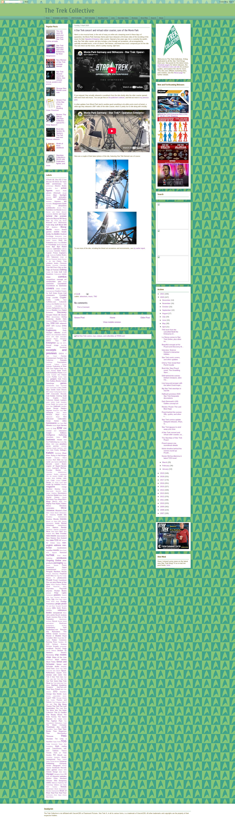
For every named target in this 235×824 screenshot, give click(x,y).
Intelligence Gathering (56, 435)
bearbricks (49, 214)
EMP (64, 341)
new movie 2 (62, 536)
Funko (54, 377)
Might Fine (62, 501)
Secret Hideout (51, 650)
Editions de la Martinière (53, 334)
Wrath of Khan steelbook (60, 146)
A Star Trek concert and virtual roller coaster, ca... (172, 433)
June (164, 320)
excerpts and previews (56, 351)
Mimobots (62, 506)
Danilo (57, 304)
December (166, 300)
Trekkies (55, 751)
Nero (61, 531)
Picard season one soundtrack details (170, 444)
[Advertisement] (112, 273)
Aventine (49, 210)
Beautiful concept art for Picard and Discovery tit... (172, 346)
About (161, 18)
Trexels (48, 753)
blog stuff (54, 225)
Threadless (49, 729)
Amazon (48, 197)
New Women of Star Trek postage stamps (61, 63)
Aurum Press (62, 208)
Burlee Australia (61, 244)
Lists (113, 18)
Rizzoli (54, 621)
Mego (48, 501)
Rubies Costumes (59, 640)
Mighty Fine (50, 503)
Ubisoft (59, 755)
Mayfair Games (52, 497)
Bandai (59, 210)
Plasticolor (56, 586)
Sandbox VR (62, 642)
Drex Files (144, 18)
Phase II (50, 578)
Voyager (50, 774)
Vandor (48, 766)
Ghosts (63, 390)
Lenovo (48, 468)
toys (57, 746)
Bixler (55, 222)
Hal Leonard (59, 404)
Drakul (60, 321)
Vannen (64, 765)
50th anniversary (53, 184)
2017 (162, 480)
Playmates (50, 588)
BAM (54, 210)
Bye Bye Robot (59, 247)
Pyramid (58, 606)
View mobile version (112, 322)
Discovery (61, 312)
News (48, 18)
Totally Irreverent (51, 744)
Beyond (56, 218)
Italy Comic (60, 442)
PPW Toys (49, 597)
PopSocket (49, 595)
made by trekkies (53, 484)
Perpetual (63, 574)
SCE (47, 644)
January (165, 469)
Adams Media (61, 190)
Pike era (49, 582)
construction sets (53, 281)
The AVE (49, 704)
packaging (58, 563)
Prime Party (55, 601)
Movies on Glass (51, 521)
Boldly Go (50, 234)
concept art (62, 279)
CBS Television (52, 257)
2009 (162, 507)
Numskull (63, 552)
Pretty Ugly (50, 599)
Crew (55, 293)
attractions (83, 296)
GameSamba (50, 385)
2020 (162, 297)
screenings (63, 646)
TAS (53, 698)
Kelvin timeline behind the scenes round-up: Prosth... (172, 451)
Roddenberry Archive (56, 625)
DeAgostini (56, 308)
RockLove (62, 623)
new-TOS (54, 540)
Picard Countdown (59, 580)
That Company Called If (59, 702)
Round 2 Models (53, 636)
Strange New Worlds (54, 694)
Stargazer (49, 687)
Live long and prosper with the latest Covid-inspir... (172, 384)
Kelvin (49, 452)
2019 (162, 473)
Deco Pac (63, 308)
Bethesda (49, 218)
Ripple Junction (51, 617)
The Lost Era (61, 708)
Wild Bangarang (60, 781)
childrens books (52, 263)
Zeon (55, 795)
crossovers (50, 295)
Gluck (64, 392)
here (168, 565)
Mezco (54, 501)
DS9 (52, 323)
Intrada (59, 440)
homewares (51, 423)
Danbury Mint (50, 304)
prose (63, 603)
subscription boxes (60, 696)
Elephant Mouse (52, 338)
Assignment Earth (60, 204)
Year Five (54, 793)
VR (65, 774)
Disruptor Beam (52, 315)
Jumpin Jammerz (57, 448)
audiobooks (50, 208)
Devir (59, 310)
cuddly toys (60, 300)
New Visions (51, 538)
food (59, 371)
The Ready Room (54, 715)
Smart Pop (59, 668)
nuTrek (50, 555)
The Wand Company (56, 725)
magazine (50, 487)
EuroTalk (63, 345)
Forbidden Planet (56, 373)
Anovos (49, 199)
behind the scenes (56, 216)
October (165, 307)
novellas (49, 550)
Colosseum (57, 274)
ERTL (64, 343)
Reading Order (103, 18)
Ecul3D (64, 332)
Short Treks (50, 662)
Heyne (64, 414)
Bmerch (57, 229)
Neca (48, 531)
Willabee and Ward (60, 785)
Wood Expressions (60, 789)
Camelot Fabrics (60, 251)
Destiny (55, 310)
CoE (60, 272)
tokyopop (49, 739)
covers (50, 288)
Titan (60, 729)
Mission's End (61, 510)
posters (57, 595)
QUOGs (49, 610)
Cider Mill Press (52, 267)
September (166, 310)
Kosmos (57, 457)
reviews (63, 615)
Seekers (49, 652)
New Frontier (61, 533)
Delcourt (48, 310)
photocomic (62, 578)
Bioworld (49, 222)
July (164, 317)
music (90, 296)
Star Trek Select (52, 681)
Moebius (49, 519)
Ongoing (50, 560)
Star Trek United (55, 683)
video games (51, 770)
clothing (62, 270)
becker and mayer (59, 214)
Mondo (56, 519)
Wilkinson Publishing (58, 783)
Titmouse (49, 736)
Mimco (48, 506)
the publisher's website (116, 97)
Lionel (60, 476)
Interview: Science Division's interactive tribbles (170, 352)
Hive (64, 417)
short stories (60, 659)
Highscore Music (53, 417)
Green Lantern (60, 400)
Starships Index (123, 18)
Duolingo (58, 326)
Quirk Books (61, 608)
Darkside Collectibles (53, 306)
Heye (57, 414)
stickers (48, 691)
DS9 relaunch (60, 323)
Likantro (55, 476)
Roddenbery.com (52, 629)
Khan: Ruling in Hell (53, 455)
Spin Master (56, 670)
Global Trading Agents (56, 392)
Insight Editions (56, 433)
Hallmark (56, 406)
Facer (55, 356)
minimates (50, 508)
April (164, 327)
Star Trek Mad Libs (60, 679)
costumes (50, 284)
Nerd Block (55, 531)
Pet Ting (56, 576)
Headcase (56, 410)
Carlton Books (61, 255)
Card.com (53, 255)
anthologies (62, 199)
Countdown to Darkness (56, 286)
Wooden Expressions (52, 791)
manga (64, 487)
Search (153, 18)
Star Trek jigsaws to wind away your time (171, 428)
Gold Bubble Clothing (54, 396)
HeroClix (49, 414)
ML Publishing (51, 514)
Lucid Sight (63, 482)
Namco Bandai (59, 527)
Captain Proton (52, 253)
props (58, 603)
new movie (51, 536)
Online (58, 560)
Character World (56, 259)
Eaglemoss (51, 330)
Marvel (64, 489)
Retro (64, 613)
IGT (55, 431)
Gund (53, 404)
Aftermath (56, 193)
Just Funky (54, 450)
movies (63, 519)
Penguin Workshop (52, 573)
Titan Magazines (60, 731)
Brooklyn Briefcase (52, 238)
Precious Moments (60, 597)
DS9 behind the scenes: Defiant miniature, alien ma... (172, 378)
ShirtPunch (49, 659)
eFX (53, 336)
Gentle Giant (55, 390)
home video (60, 421)
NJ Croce (50, 543)
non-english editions (56, 544)
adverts (48, 193)
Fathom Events (60, 364)
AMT (55, 197)
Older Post (145, 318)
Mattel (56, 495)
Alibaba (48, 195)
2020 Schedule (76, 18)
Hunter (55, 425)
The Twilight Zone (60, 719)
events (48, 347)
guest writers (50, 402)
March (165, 462)
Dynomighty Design (56, 328)
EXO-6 (61, 354)
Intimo (58, 437)
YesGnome (49, 795)
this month (62, 727)
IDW (59, 427)
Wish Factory (51, 787)
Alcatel (64, 193)
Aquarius (57, 201)
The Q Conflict (60, 712)
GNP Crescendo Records (56, 394)
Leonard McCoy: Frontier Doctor (56, 469)
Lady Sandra (55, 462)
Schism (55, 644)
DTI (53, 326)
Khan (64, 453)
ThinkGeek (50, 727)
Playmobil (62, 588)
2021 (162, 294)
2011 (162, 500)
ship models (61, 655)
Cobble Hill (49, 272)
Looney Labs (61, 478)
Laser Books (61, 464)
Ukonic (64, 757)
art (65, 201)
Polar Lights (60, 593)
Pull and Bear (50, 606)
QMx (54, 608)
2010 (162, 503)
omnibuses (61, 558)
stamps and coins (54, 675)
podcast (48, 593)
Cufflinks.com (51, 302)
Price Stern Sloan (61, 599)
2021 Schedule (90, 18)
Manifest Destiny (53, 489)
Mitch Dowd (50, 513)
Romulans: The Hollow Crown (56, 633)
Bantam (64, 210)
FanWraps (49, 362)
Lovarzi (58, 480)
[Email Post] (87, 294)
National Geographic (60, 529)
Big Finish (54, 220)
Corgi (64, 281)
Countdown (62, 284)
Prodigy (63, 601)
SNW (64, 668)
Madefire (63, 484)
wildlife (48, 783)
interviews (49, 437)
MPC (59, 521)
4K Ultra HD (56, 180)
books (57, 234)
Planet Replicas (56, 584)
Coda (56, 272)
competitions (50, 279)
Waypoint (56, 776)
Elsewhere (63, 338)
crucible (55, 297)
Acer (56, 188)
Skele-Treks (50, 669)
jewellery (63, 444)
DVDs (64, 326)
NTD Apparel (51, 552)
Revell (57, 615)
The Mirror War (52, 710)
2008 (162, 510)
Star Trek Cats (57, 677)
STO (55, 691)
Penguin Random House (56, 571)
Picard (49, 580)
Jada (56, 444)
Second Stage (60, 648)
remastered (57, 613)
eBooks (57, 332)
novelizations (61, 548)
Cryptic (63, 297)
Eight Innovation (61, 336)
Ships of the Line (59, 657)
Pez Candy (63, 576)
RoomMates (62, 634)
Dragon (55, 321)
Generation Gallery (56, 387)
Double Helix (61, 319)
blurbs (49, 229)
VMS (65, 770)
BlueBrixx (55, 227)
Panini (64, 565)
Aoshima (48, 201)
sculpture (49, 648)
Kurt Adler (56, 460)
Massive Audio (61, 491)
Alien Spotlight (59, 195)
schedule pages (164, 65)
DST (48, 326)
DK (59, 315)
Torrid (58, 741)
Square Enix (62, 673)
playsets (49, 591)
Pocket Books (60, 591)
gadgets (53, 379)
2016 (162, 483)
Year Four (63, 793)
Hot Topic (60, 423)
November (166, 303)
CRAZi (58, 288)
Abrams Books (61, 186)
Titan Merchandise (56, 733)
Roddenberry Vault (56, 627)
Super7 (48, 698)
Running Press (51, 642)
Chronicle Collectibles (60, 265)
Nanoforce (49, 529)
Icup (54, 428)
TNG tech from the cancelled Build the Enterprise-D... (170, 332)
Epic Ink (59, 343)
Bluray (63, 227)
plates (64, 586)
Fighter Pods (58, 368)
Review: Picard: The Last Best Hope (171, 408)
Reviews (135, 18)
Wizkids (63, 787)
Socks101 (49, 670)
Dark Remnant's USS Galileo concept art (170, 402)
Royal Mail (61, 638)
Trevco (64, 751)
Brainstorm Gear (61, 236)
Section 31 (61, 650)
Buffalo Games (51, 240)
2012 (162, 497)
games (63, 383)
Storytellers (63, 691)
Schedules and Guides (60, 18)
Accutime (49, 188)
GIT (47, 392)
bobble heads (60, 232)
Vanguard (56, 766)
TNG (95, 296)
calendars (57, 249)
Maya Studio (62, 495)
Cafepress (49, 249)
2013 (162, 493)
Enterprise (51, 343)
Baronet (64, 212)
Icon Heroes (61, 425)
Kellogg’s (63, 450)
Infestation (62, 431)
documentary (56, 317)
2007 (162, 513)
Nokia (58, 543)
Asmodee (49, 203)
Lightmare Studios (52, 474)
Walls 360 (49, 776)
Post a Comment (83, 307)
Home (112, 318)
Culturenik (62, 302)
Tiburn (55, 729)
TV (54, 755)
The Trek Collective (69, 10)
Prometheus (50, 604)
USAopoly (62, 763)
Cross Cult (62, 293)
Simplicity (63, 666)
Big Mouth (62, 220)
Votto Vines (62, 772)
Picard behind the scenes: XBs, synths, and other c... (172, 414)
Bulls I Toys (57, 242)
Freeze (64, 375)
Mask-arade (49, 491)
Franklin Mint (55, 375)
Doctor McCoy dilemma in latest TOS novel (172, 457)
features (49, 366)
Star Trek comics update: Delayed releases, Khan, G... (172, 422)
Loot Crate (50, 480)
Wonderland (49, 789)
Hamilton (63, 406)
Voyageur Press (59, 774)
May (164, 323)
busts (48, 247)
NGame (64, 540)
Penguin (64, 569)
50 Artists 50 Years (59, 182)
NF (60, 540)
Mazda (64, 497)
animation (62, 197)
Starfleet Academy (58, 685)
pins (54, 582)
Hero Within (61, 412)
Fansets (63, 360)
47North (49, 180)
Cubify (48, 300)
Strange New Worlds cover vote (61, 90)
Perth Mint (50, 576)
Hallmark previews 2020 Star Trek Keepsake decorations (171, 396)
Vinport (60, 770)
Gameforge (50, 383)
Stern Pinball (55, 689)
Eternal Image (52, 345)
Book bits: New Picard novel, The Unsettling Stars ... (171, 370)
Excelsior (63, 347)
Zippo (59, 795)
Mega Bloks (62, 499)
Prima (48, 601)
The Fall (55, 706)
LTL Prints (55, 482)
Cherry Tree (61, 261)
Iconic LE (49, 428)
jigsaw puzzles (52, 446)
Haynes (49, 410)
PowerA (64, 595)
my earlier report (139, 248)
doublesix (49, 321)
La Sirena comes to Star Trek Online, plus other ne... (171, 339)
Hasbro (63, 408)
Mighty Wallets (61, 503)
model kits (61, 515)
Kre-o (64, 458)
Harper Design (52, 408)
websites (63, 776)
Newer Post (79, 318)
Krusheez (49, 460)
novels (56, 550)
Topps (55, 741)
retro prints (50, 615)
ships (48, 657)
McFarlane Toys (52, 499)
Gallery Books (55, 381)
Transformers (57, 748)
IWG (53, 444)
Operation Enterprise (92, 39)
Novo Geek (63, 550)
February (166, 466)
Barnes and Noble (53, 212)
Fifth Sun (49, 368)
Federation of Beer (59, 366)
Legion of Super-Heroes (56, 466)
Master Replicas (51, 493)
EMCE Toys (52, 341)
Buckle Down (62, 238)
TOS (63, 741)
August (165, 313)
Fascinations (61, 362)
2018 (162, 476)
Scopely (56, 646)
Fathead (48, 364)
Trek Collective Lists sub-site (169, 67)
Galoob (63, 381)
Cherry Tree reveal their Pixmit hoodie (171, 364)
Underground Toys (53, 759)
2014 (162, 490)
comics (62, 276)
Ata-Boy (48, 205)
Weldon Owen (52, 778)
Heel (61, 410)
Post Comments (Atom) (117, 330)
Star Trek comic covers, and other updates (171, 358)
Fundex (48, 377)
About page (178, 73)
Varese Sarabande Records (56, 768)
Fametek (60, 358)
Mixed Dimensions (60, 513)
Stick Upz (63, 689)
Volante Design (52, 772)
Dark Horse (62, 304)
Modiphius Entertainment (56, 517)
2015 (162, 486)
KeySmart (58, 453)
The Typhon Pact (54, 721)
